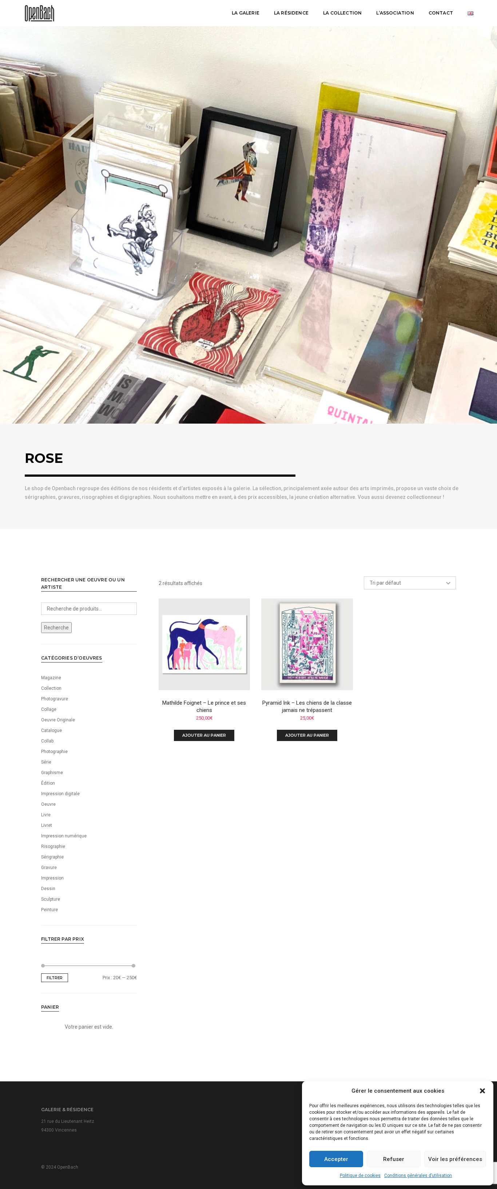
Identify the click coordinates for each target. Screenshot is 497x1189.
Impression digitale (60, 793)
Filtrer (55, 978)
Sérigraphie (52, 857)
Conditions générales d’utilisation (418, 1175)
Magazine (51, 677)
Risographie (53, 846)
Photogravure (54, 698)
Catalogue (51, 730)
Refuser (393, 1159)
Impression (52, 878)
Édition (48, 783)
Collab (47, 741)
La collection (342, 13)
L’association (395, 13)
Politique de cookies (360, 1175)
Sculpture (50, 899)
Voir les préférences (455, 1159)
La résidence (291, 13)
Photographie (54, 751)
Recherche (56, 627)
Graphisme (52, 772)
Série (46, 762)
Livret (46, 825)
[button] (482, 1090)
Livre (46, 814)
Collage (48, 709)
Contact (441, 13)
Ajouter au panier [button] (204, 735)
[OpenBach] (39, 13)
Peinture (49, 909)
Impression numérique (64, 835)
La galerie (245, 13)
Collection (51, 688)
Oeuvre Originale (58, 719)
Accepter (336, 1159)
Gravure (49, 867)
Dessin (48, 888)
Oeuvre (48, 804)
